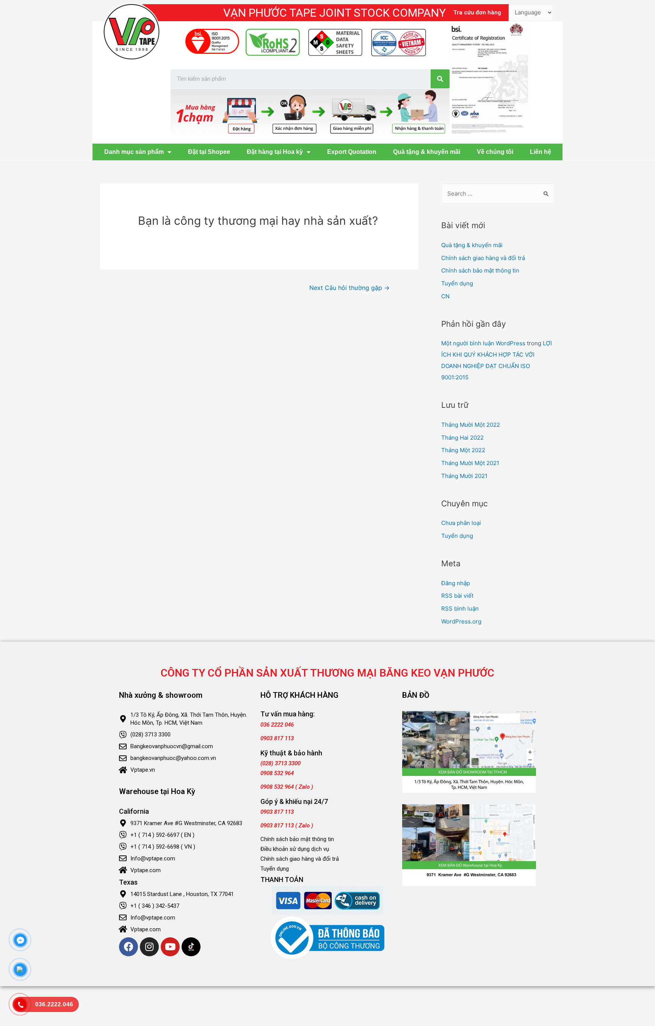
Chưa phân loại (461, 522)
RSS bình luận (460, 608)
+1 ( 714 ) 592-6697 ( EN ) (162, 835)
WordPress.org (461, 621)
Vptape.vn (142, 769)
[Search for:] (498, 193)
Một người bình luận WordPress (483, 343)
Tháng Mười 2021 (464, 475)
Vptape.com (145, 870)
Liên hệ (540, 152)
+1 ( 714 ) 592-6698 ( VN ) (162, 846)
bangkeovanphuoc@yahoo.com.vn (173, 758)
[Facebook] (128, 946)
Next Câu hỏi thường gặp (349, 287)
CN (445, 296)
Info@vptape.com (152, 858)
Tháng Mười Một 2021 (470, 463)
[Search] (440, 78)
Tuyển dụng (457, 283)
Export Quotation (351, 152)
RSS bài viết (457, 595)
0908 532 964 (277, 773)
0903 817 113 (277, 738)
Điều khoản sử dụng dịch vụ (294, 849)
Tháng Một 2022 (463, 450)
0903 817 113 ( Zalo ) (286, 825)
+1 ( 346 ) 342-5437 (154, 905)
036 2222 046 (277, 724)
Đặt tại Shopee (209, 152)
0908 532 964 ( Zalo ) (286, 786)
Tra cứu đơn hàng (477, 12)
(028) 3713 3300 (150, 734)
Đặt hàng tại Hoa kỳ (275, 152)
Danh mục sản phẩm (134, 152)
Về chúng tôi (495, 152)
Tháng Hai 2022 (462, 437)
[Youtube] (170, 946)
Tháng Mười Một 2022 (470, 424)
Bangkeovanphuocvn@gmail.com (171, 746)
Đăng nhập (455, 583)
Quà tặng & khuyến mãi (426, 152)
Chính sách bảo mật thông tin (480, 270)
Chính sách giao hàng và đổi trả (483, 258)
